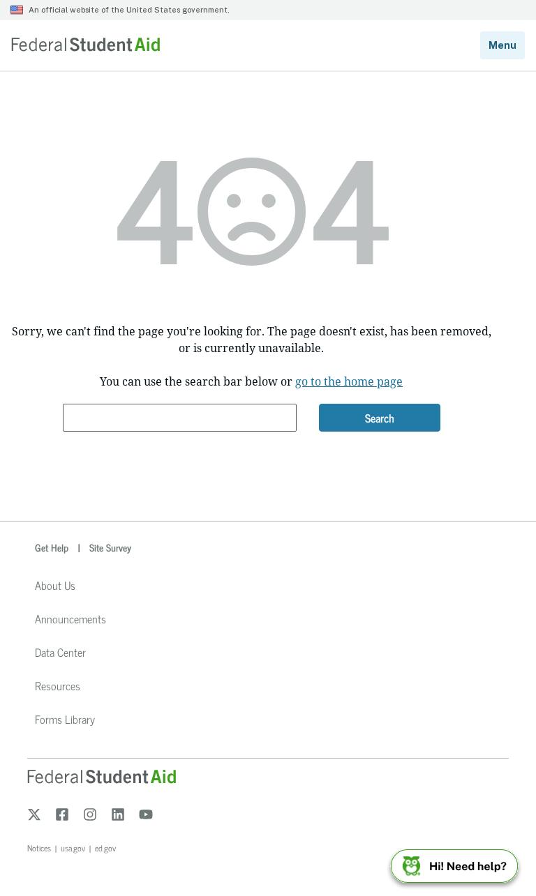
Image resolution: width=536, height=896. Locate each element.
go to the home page (349, 381)
